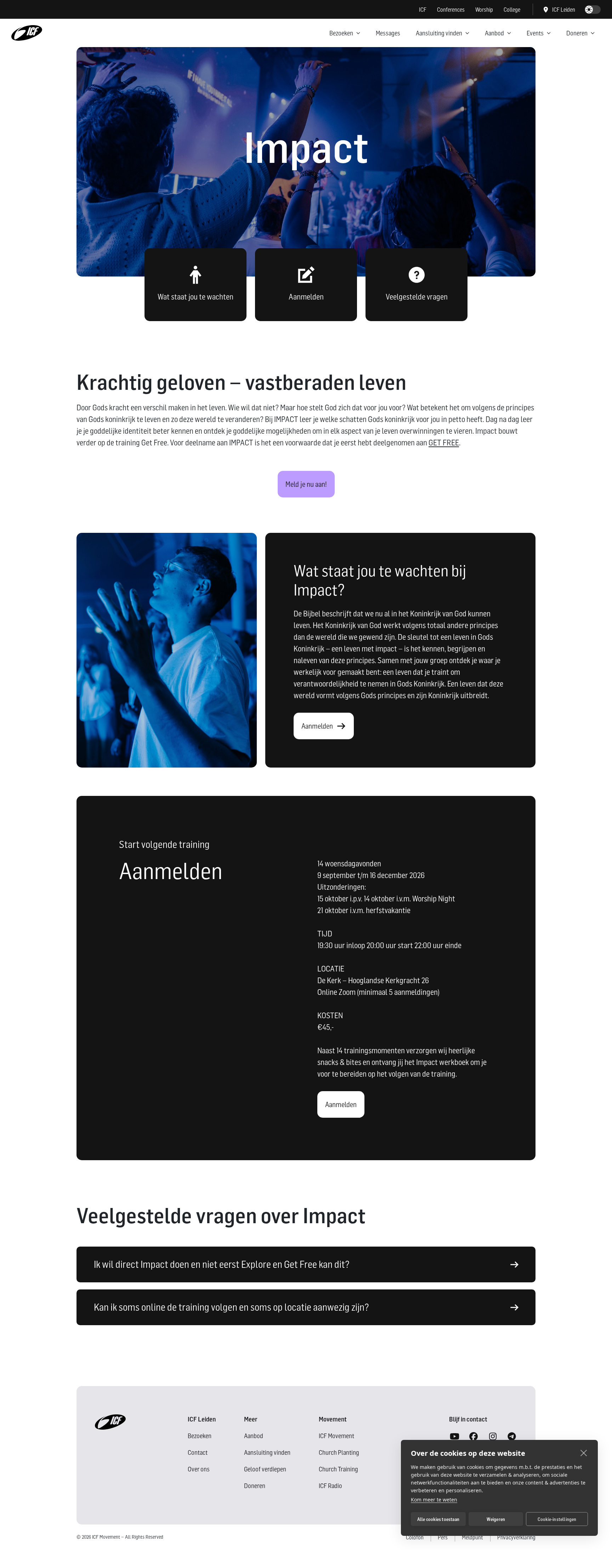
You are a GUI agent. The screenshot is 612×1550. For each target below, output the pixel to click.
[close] (583, 1452)
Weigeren (496, 1519)
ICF (422, 9)
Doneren (577, 33)
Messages (388, 33)
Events (535, 33)
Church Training (338, 1469)
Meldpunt (472, 1537)
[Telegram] (511, 1436)
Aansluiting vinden (439, 33)
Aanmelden (306, 296)
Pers (443, 1537)
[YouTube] (454, 1436)
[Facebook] (473, 1436)
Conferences (451, 9)
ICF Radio (330, 1485)
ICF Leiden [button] (563, 9)
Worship (484, 9)
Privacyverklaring (516, 1537)
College (512, 9)
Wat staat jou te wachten (195, 296)
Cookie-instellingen (557, 1519)
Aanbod (494, 33)
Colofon (415, 1537)
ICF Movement (336, 1436)
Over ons (199, 1469)
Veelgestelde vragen (417, 296)
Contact (198, 1452)
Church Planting (339, 1452)
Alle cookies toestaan (438, 1519)
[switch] (593, 9)
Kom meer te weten (434, 1499)
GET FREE (444, 442)
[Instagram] (492, 1436)
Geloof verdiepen (265, 1469)
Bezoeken (341, 33)
